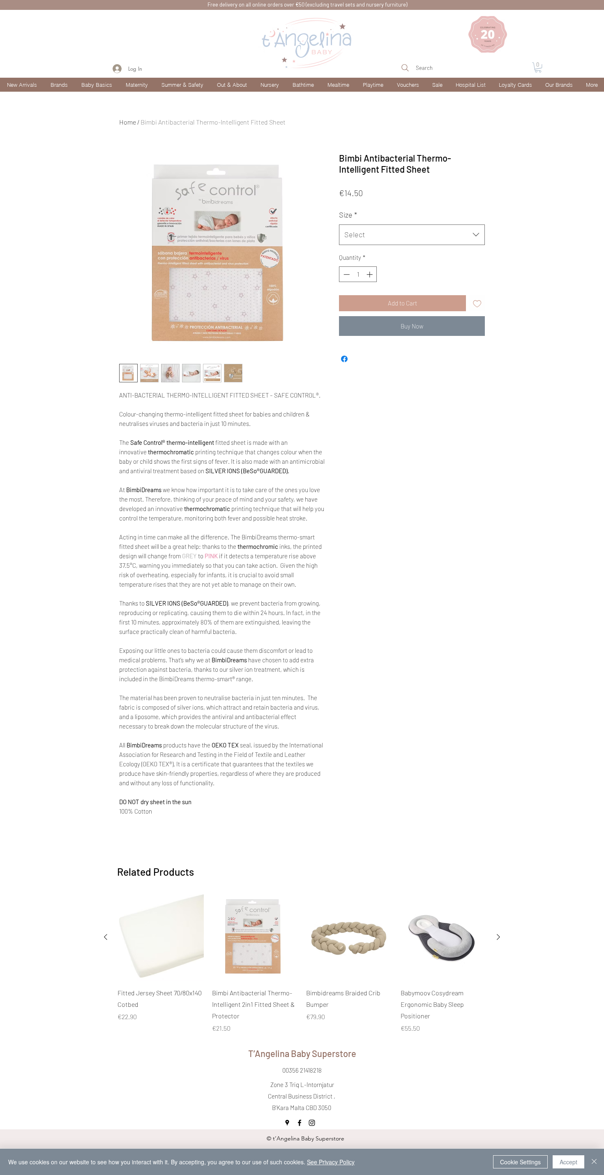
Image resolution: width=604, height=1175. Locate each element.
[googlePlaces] (287, 1123)
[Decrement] (345, 274)
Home (127, 122)
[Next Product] (498, 937)
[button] (58, 85)
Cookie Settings (520, 1162)
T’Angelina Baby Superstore (302, 1053)
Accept (568, 1162)
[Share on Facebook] (344, 359)
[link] (538, 67)
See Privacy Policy (331, 1162)
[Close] (594, 1161)
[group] (302, 964)
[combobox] (412, 234)
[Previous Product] (106, 937)
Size (348, 214)
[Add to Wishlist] (477, 303)
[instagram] (312, 1123)
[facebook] (299, 1123)
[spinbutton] (358, 274)
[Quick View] (161, 937)
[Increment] (370, 274)
